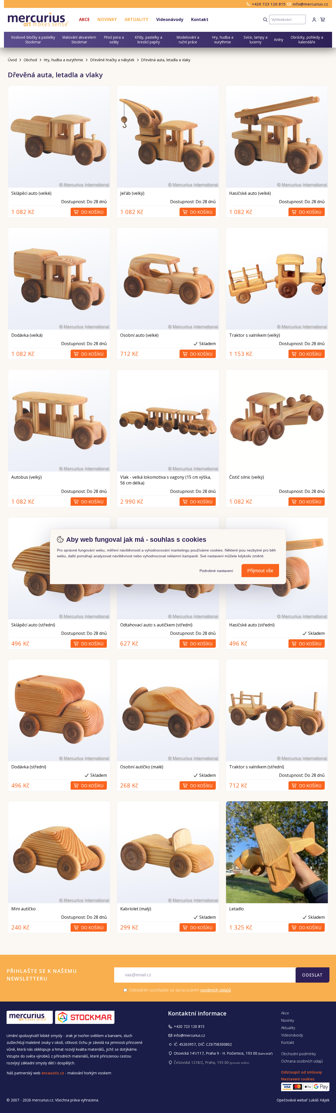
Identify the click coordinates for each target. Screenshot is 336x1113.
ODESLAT (312, 975)
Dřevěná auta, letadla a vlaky (165, 59)
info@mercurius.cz (310, 4)
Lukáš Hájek (319, 1099)
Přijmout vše (260, 570)
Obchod (30, 59)
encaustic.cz (52, 1072)
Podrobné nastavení (216, 571)
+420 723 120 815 (269, 4)
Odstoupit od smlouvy (301, 1072)
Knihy (278, 39)
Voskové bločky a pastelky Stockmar (33, 39)
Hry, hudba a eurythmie (222, 39)
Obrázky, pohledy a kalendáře (307, 39)
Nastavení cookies (297, 1078)
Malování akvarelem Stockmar (79, 39)
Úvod (12, 59)
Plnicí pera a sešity (114, 39)
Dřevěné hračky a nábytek (112, 59)
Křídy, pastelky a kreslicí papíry (148, 39)
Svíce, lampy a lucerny (255, 39)
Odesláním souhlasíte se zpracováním (179, 990)
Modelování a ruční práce (188, 39)
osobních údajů (215, 990)
